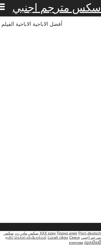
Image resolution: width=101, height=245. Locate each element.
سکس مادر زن (27, 233)
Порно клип (67, 233)
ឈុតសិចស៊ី (92, 242)
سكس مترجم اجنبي (56, 7)
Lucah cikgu (58, 237)
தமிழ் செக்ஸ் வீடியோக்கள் (26, 237)
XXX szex (48, 233)
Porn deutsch (89, 233)
